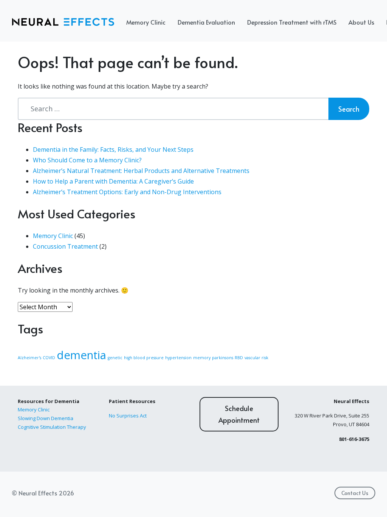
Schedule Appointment (239, 414)
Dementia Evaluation (206, 22)
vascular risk (256, 357)
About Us (361, 22)
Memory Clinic (146, 22)
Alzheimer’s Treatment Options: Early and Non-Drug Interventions (127, 192)
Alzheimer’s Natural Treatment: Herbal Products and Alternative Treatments (141, 171)
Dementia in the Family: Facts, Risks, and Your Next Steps (113, 149)
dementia (81, 355)
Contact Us (354, 493)
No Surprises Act (128, 415)
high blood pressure (144, 357)
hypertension (178, 357)
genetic (115, 357)
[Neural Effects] (63, 22)
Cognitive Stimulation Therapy (52, 427)
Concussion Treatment (65, 246)
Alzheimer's (29, 357)
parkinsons (222, 357)
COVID (49, 357)
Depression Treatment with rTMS (291, 22)
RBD (239, 357)
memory (202, 357)
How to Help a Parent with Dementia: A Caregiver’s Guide (113, 181)
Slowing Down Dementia (45, 418)
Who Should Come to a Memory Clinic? (87, 160)
